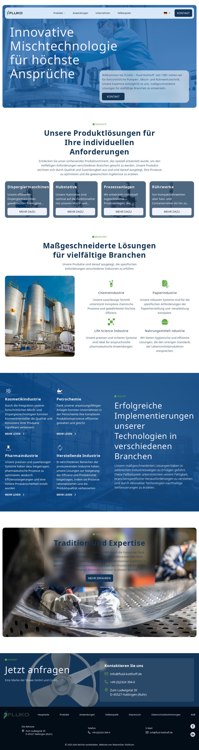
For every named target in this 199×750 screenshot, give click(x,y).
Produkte (58, 13)
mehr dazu (27, 211)
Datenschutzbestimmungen (165, 714)
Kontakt (183, 13)
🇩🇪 (165, 13)
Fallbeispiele (124, 13)
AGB (193, 714)
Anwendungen (80, 13)
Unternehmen (103, 13)
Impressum (135, 714)
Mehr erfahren (99, 578)
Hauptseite (43, 714)
